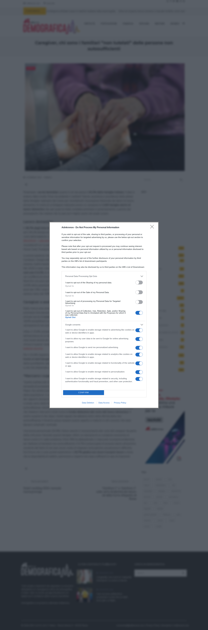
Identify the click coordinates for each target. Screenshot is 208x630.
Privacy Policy (120, 403)
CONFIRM (83, 392)
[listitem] (104, 276)
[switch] (139, 282)
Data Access (104, 403)
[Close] (153, 227)
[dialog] (104, 315)
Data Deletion (88, 403)
